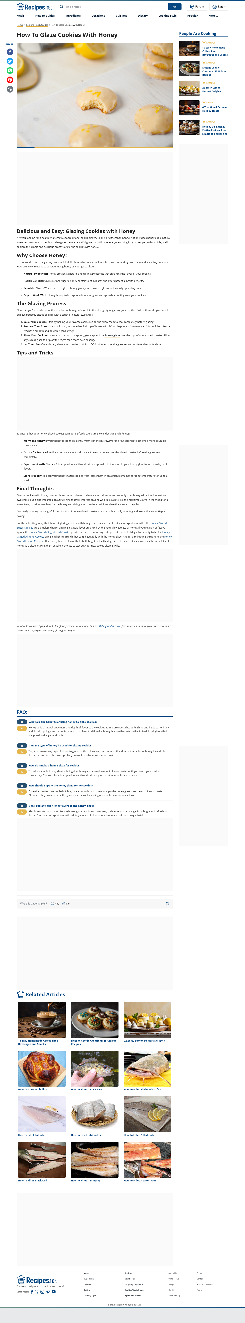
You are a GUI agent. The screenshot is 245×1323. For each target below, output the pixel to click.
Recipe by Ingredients (134, 1284)
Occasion (88, 1284)
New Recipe (129, 1278)
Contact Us (201, 1273)
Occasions (98, 16)
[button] (10, 89)
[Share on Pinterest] (10, 80)
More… (213, 16)
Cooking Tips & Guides (37, 24)
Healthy (128, 1273)
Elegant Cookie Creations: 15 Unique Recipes (214, 71)
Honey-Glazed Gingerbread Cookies (50, 532)
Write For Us (173, 1278)
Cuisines (121, 16)
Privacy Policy (174, 1295)
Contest (200, 1278)
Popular (192, 16)
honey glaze (112, 335)
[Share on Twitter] (10, 61)
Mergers (171, 1284)
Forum (199, 6)
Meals (86, 1273)
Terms (199, 1290)
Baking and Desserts (110, 626)
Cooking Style (90, 1295)
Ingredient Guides (132, 1295)
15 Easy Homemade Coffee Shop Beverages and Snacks (215, 51)
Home (20, 24)
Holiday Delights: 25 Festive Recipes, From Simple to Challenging (214, 130)
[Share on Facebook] (10, 52)
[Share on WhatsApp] (10, 70)
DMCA (171, 1290)
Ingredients (73, 16)
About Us (172, 1273)
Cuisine (87, 1290)
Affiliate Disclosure (204, 1284)
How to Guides (45, 16)
